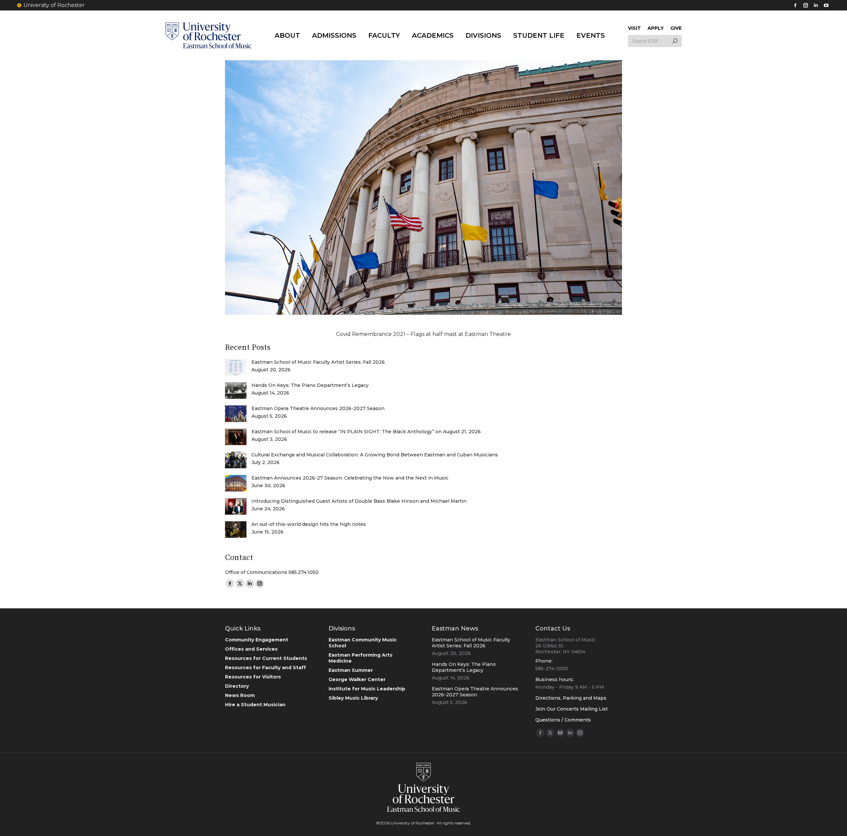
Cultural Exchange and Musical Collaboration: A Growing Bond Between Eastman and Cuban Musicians (374, 455)
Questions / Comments (563, 720)
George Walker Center (357, 679)
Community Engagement (256, 640)
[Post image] (235, 367)
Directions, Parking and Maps (570, 698)
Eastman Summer (351, 670)
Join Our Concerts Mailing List (571, 709)
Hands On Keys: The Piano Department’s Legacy (310, 385)
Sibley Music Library (353, 698)
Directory (237, 686)
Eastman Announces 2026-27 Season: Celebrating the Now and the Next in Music (349, 478)
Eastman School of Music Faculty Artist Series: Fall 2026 (318, 362)
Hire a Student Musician (255, 705)
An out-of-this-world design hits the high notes (308, 524)
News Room (240, 695)
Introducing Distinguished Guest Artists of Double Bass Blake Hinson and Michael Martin (359, 501)
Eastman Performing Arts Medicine (360, 658)
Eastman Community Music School (363, 643)
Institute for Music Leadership (367, 689)
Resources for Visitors (253, 677)
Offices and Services (251, 649)
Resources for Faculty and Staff (265, 668)
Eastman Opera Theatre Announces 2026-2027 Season (317, 408)
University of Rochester (54, 5)
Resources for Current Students (266, 658)
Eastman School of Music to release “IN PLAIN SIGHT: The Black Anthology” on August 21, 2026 (366, 432)
